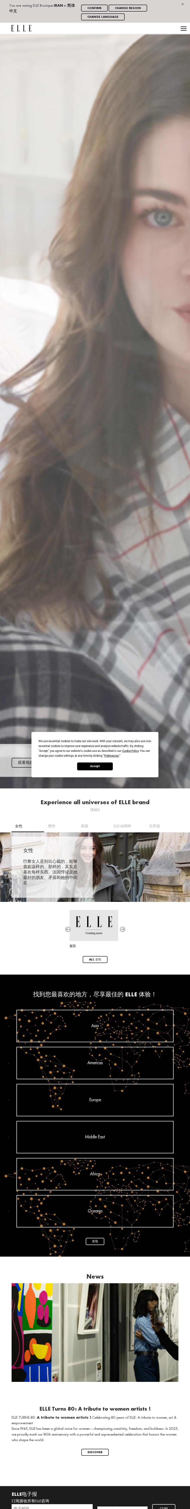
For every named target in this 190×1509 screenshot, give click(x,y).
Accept (95, 766)
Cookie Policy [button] (130, 750)
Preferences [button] (111, 755)
